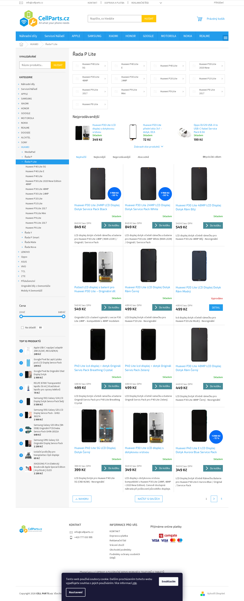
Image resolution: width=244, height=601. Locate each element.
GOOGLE (25, 113)
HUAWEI (25, 147)
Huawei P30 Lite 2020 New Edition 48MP (43, 182)
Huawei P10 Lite (34, 203)
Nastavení (75, 592)
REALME (25, 128)
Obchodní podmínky (120, 550)
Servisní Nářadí (29, 89)
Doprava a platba (114, 3)
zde (134, 583)
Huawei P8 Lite (33, 228)
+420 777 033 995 (83, 537)
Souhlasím (169, 581)
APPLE (24, 94)
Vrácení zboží (117, 545)
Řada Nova (30, 247)
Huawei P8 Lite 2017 (36, 223)
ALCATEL (25, 137)
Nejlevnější (99, 157)
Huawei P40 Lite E (35, 171)
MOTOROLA (27, 118)
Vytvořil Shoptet (216, 593)
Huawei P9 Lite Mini (36, 213)
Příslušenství (28, 281)
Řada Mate (30, 242)
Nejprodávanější (121, 157)
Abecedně (143, 157)
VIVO (23, 266)
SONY (24, 142)
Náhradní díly (28, 84)
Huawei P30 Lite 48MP (37, 189)
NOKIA (24, 123)
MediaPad (30, 152)
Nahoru (83, 498)
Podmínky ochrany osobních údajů (125, 556)
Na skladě (33, 327)
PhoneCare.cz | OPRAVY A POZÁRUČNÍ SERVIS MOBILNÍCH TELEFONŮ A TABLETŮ (122, 572)
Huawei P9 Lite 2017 (36, 208)
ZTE (23, 276)
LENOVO (25, 252)
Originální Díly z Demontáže (35, 286)
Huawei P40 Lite (34, 176)
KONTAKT (92, 3)
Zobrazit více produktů (147, 146)
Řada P (28, 157)
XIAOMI (25, 103)
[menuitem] (28, 36)
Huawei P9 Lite (33, 218)
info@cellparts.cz (83, 532)
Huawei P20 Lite (34, 199)
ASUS (24, 262)
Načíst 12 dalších (149, 498)
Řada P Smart (32, 237)
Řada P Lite (31, 162)
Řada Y (28, 233)
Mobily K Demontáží (31, 291)
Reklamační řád (140, 3)
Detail (216, 307)
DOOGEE (25, 133)
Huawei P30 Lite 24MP (37, 194)
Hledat (148, 18)
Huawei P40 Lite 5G (36, 167)
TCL (23, 271)
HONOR (25, 108)
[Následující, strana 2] (214, 499)
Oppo (24, 257)
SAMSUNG (26, 99)
